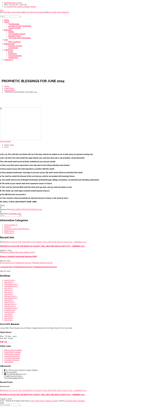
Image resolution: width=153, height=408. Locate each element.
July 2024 (8, 288)
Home (6, 86)
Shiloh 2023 (9, 233)
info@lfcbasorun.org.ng (13, 3)
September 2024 (11, 286)
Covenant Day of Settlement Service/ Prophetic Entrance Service (28, 267)
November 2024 (11, 284)
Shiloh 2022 (9, 231)
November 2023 (11, 298)
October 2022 (10, 310)
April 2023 (8, 300)
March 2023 (9, 302)
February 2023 (10, 304)
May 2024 (8, 292)
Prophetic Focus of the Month (16, 229)
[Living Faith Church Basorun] (11, 12)
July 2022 (8, 314)
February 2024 (10, 296)
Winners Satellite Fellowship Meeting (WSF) (18, 257)
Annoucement (9, 90)
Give (1, 10)
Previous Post (5, 209)
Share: (2, 205)
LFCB (6, 147)
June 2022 (8, 316)
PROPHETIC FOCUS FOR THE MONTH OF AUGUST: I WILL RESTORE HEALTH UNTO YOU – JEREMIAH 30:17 (42, 246)
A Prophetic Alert (14, 214)
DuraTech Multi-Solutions (75, 401)
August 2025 (9, 280)
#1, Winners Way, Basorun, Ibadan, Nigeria (20, 7)
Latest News (9, 88)
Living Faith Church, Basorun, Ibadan (44, 401)
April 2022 (8, 320)
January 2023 (10, 306)
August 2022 (9, 312)
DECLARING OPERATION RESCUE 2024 (26, 209)
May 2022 (8, 318)
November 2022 (11, 308)
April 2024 (8, 294)
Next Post (4, 214)
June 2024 (8, 290)
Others (7, 227)
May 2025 (8, 282)
